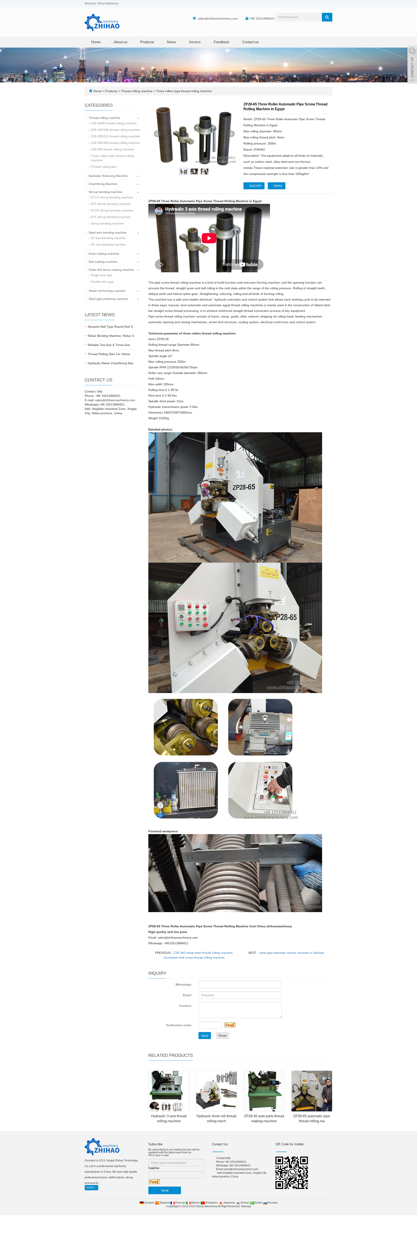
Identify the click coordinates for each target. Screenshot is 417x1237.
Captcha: (154, 1168)
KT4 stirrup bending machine (111, 204)
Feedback (221, 42)
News (171, 42)
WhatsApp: (183, 984)
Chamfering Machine (103, 184)
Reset (222, 1035)
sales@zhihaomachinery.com (218, 18)
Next (231, 133)
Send (204, 1035)
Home (96, 42)
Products (147, 42)
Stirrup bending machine (105, 192)
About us (120, 42)
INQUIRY (255, 186)
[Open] (412, 65)
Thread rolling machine (136, 91)
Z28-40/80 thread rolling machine (114, 123)
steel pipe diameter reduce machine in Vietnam (292, 952)
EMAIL (278, 186)
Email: (187, 995)
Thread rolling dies (103, 166)
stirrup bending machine (107, 223)
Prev (157, 133)
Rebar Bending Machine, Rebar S (111, 336)
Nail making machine (103, 261)
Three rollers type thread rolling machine (183, 91)
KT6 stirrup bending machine (111, 217)
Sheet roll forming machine (107, 291)
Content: (185, 1006)
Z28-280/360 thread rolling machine (115, 143)
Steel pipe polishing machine (108, 299)
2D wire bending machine (108, 238)
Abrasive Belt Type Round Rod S (110, 326)
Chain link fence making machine (111, 269)
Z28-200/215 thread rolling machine (115, 136)
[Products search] (327, 17)
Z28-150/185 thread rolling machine (115, 129)
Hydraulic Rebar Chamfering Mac (111, 363)
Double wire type (102, 281)
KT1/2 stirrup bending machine (112, 197)
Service (195, 42)
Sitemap (246, 1206)
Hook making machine (104, 253)
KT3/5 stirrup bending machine (112, 210)
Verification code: (179, 1025)
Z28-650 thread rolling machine (112, 149)
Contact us (250, 42)
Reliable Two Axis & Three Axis (109, 345)
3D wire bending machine (108, 244)
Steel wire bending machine (108, 232)
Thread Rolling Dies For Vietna (109, 354)
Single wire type (102, 275)
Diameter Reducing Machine (108, 176)
